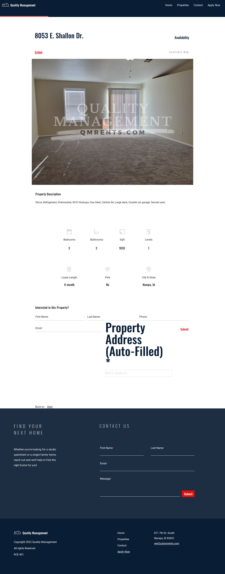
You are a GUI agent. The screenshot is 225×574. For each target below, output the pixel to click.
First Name (106, 448)
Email (103, 463)
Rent (50, 406)
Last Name (157, 448)
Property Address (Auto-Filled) (134, 340)
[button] (112, 122)
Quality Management (35, 532)
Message (105, 478)
